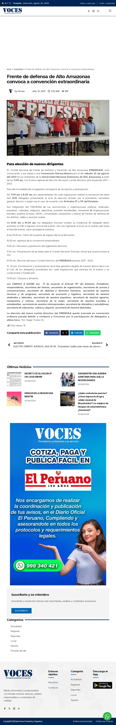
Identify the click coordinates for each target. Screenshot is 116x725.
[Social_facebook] (84, 11)
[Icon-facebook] (5, 709)
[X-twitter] (89, 11)
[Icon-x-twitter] (9, 709)
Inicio (9, 69)
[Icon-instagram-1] (93, 11)
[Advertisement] (58, 38)
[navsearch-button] (110, 11)
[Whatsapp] (19, 709)
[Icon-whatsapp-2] (98, 11)
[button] (80, 11)
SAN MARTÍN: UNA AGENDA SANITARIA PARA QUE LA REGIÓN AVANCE (92, 377)
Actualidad (18, 69)
